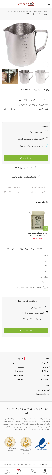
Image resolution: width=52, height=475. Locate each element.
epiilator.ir (21, 379)
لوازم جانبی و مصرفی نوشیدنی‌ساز (20, 11)
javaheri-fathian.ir (44, 390)
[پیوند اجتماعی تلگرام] (5, 109)
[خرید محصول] (45, 228)
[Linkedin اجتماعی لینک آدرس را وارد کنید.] (8, 109)
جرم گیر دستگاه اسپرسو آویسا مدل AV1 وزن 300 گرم (37, 234)
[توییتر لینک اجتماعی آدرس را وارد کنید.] (14, 109)
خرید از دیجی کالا (26, 158)
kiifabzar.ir (46, 371)
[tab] (42, 248)
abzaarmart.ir (45, 379)
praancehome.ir (19, 363)
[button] (4, 443)
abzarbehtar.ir (20, 371)
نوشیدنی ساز (37, 11)
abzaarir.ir (46, 367)
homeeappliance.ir (43, 394)
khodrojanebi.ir (44, 363)
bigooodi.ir (21, 367)
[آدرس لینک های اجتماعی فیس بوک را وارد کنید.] (17, 109)
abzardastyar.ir (19, 375)
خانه (45, 11)
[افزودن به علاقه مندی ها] (30, 213)
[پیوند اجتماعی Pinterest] (11, 109)
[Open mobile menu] (49, 3)
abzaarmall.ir (45, 375)
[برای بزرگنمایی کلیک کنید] (45, 64)
